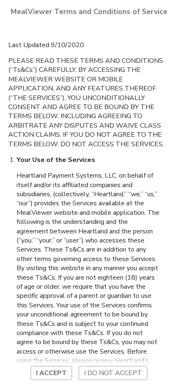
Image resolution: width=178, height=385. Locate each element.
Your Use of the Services (56, 159)
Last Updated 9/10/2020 (46, 45)
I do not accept (113, 373)
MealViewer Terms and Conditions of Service (89, 12)
